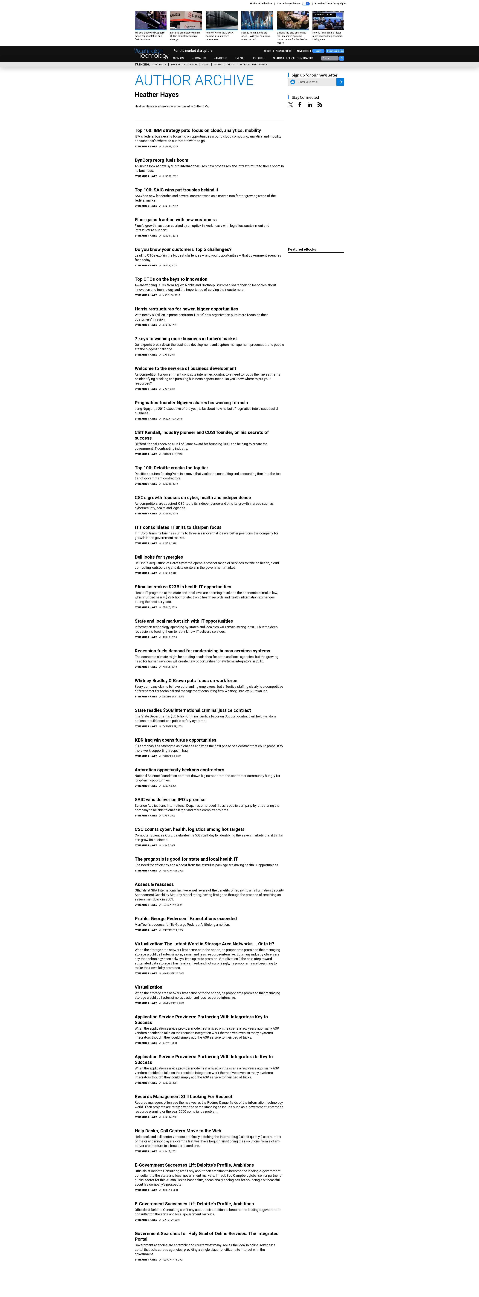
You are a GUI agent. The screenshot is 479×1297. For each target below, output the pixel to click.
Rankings (220, 58)
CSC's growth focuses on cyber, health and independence (193, 497)
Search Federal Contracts (293, 58)
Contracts (159, 64)
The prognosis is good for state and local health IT (186, 859)
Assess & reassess (154, 884)
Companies (190, 64)
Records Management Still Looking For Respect (183, 1096)
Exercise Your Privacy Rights (330, 3)
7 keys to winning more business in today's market (186, 338)
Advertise (303, 51)
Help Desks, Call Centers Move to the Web (178, 1130)
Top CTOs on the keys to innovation (171, 279)
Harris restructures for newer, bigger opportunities (186, 309)
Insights (259, 58)
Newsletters (284, 51)
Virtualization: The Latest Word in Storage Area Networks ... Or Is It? (204, 944)
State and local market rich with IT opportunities (184, 621)
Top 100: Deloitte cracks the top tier (171, 467)
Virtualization (148, 987)
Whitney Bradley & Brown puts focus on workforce (186, 680)
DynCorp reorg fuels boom (161, 160)
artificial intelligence (253, 64)
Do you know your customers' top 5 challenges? (183, 249)
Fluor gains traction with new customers (176, 219)
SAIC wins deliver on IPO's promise (170, 799)
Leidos (231, 64)
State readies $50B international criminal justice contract (193, 710)
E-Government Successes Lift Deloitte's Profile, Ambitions (194, 1165)
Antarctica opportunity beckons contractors (179, 769)
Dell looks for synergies (159, 557)
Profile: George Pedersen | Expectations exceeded (186, 918)
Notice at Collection (261, 3)
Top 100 (175, 64)
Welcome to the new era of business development (185, 368)
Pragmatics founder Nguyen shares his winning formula (191, 402)
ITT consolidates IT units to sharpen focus (178, 527)
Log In (318, 51)
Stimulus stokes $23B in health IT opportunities (183, 586)
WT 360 (218, 64)
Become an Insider (335, 51)
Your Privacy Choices (289, 3)
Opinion (178, 58)
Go (342, 58)
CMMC (205, 64)
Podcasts (199, 58)
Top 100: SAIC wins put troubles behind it (176, 190)
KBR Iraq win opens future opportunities (175, 740)
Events (240, 58)
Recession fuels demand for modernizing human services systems (202, 650)
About (267, 51)
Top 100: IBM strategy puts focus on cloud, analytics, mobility (198, 130)
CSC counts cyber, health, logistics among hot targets (190, 829)
